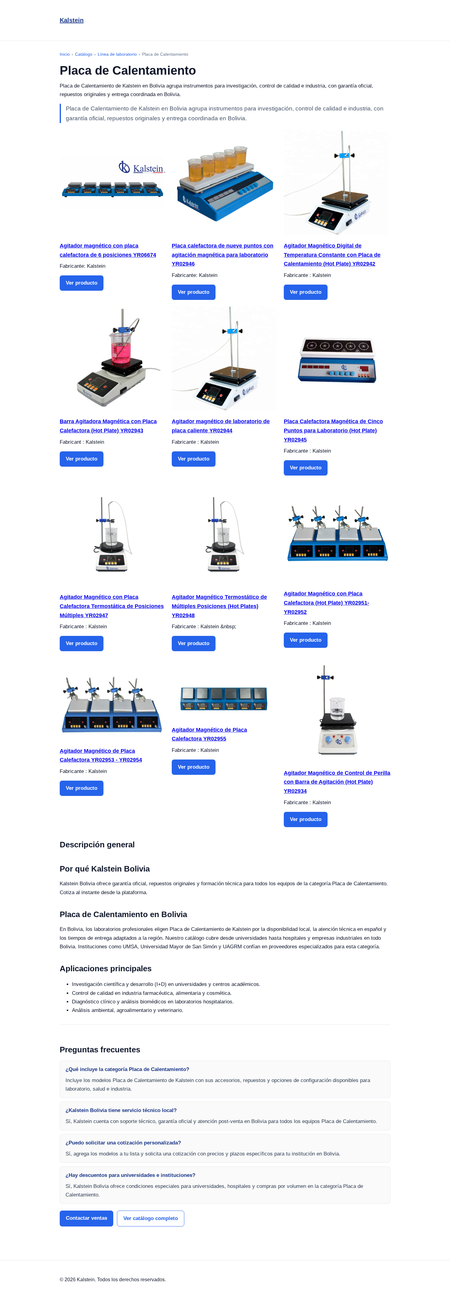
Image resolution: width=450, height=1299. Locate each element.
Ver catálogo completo (150, 1218)
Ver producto (81, 283)
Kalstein (72, 20)
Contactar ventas (86, 1218)
